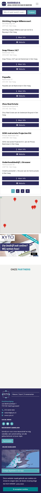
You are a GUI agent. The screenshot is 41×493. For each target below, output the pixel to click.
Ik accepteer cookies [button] (20, 489)
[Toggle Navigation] (37, 3)
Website (21, 42)
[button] (4, 226)
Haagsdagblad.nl (13, 3)
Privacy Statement (8, 457)
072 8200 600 (9, 382)
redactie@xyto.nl (10, 385)
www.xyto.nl (8, 388)
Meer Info (22, 37)
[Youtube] (8, 396)
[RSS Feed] (12, 396)
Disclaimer (5, 453)
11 (27, 191)
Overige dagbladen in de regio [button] (13, 443)
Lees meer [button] (20, 484)
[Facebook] (4, 396)
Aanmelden (7, 413)
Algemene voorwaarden (9, 449)
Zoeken (32, 12)
